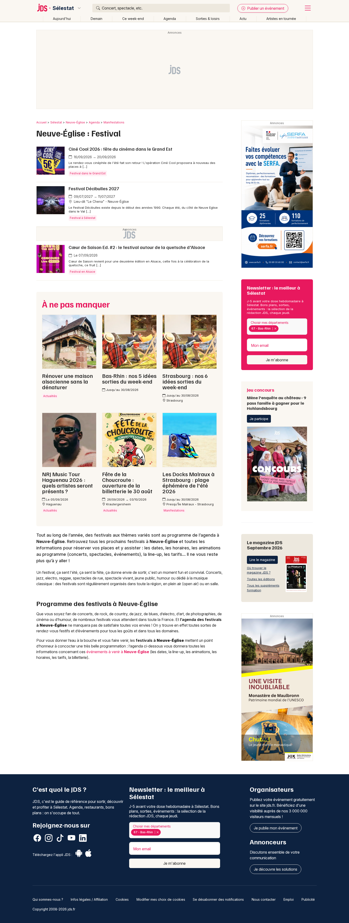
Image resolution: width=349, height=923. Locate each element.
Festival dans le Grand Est (88, 173)
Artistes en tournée (281, 19)
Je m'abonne (277, 359)
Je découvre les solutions (275, 869)
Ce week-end (133, 19)
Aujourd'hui (62, 19)
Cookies (122, 899)
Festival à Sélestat (82, 218)
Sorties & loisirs (208, 19)
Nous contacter (264, 899)
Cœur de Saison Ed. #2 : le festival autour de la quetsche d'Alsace (137, 247)
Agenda (170, 19)
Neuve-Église (75, 122)
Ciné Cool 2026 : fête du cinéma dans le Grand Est (120, 148)
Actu (243, 19)
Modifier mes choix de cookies (161, 899)
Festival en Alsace (82, 271)
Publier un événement (265, 8)
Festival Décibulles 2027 (94, 188)
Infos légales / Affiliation (89, 899)
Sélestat (63, 8)
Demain (96, 19)
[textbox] (280, 328)
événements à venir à (117, 651)
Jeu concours (276, 399)
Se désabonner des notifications (218, 899)
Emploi (288, 899)
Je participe (259, 419)
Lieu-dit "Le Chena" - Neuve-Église (101, 201)
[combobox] (277, 326)
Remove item (275, 328)
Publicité (308, 899)
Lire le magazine (262, 560)
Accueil (41, 122)
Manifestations (114, 122)
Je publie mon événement (275, 828)
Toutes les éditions (261, 579)
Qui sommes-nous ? (48, 899)
